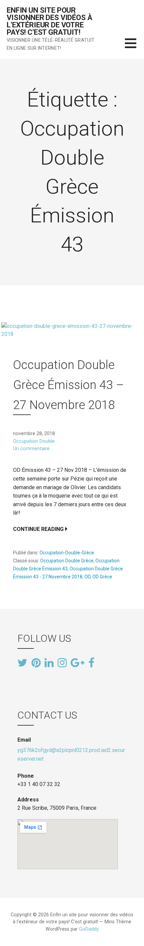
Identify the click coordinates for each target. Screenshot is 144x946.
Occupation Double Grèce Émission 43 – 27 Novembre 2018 (68, 385)
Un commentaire (31, 448)
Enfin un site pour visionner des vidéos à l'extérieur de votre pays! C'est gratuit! (49, 21)
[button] (134, 47)
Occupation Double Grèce (66, 560)
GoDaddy (89, 929)
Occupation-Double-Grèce (67, 552)
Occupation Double (34, 441)
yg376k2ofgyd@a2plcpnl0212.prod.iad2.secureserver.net (71, 754)
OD (87, 576)
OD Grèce (102, 576)
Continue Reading (38, 529)
